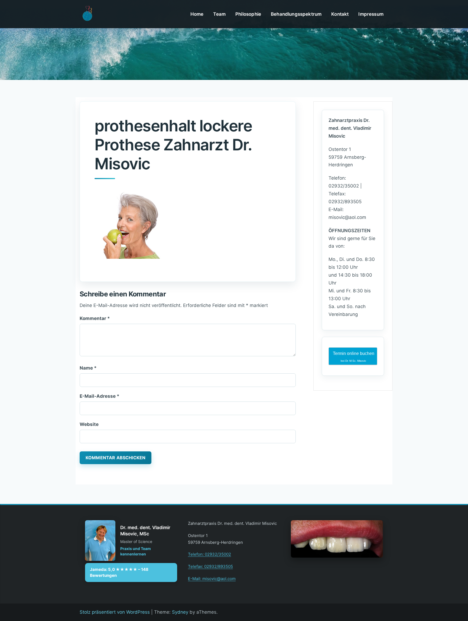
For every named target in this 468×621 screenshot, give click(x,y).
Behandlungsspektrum (296, 14)
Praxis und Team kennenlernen (135, 551)
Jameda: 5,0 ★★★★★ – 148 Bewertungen (119, 572)
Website (89, 424)
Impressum (371, 14)
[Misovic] (87, 14)
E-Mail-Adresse (99, 396)
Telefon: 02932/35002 (209, 554)
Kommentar (95, 318)
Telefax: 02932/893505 (210, 566)
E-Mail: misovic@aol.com (212, 578)
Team (219, 14)
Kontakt (340, 14)
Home (197, 14)
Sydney (180, 612)
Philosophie (248, 14)
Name (88, 368)
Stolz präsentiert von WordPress (115, 612)
